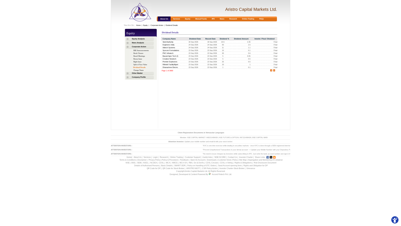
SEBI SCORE (220, 157)
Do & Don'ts (199, 163)
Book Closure (138, 53)
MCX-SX (183, 163)
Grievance (250, 168)
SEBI (139, 163)
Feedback (184, 160)
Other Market (137, 73)
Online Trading (248, 19)
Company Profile (139, 77)
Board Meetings (139, 56)
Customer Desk (225, 160)
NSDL (146, 163)
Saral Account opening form (230, 165)
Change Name (138, 70)
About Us (164, 19)
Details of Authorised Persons (146, 165)
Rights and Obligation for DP (255, 165)
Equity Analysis (138, 39)
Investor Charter (246, 157)
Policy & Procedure (170, 160)
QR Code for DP (154, 168)
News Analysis (138, 43)
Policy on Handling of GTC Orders (201, 165)
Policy (235, 160)
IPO (213, 19)
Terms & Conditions (128, 160)
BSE (133, 163)
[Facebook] (267, 157)
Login (155, 157)
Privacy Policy (154, 160)
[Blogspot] (274, 157)
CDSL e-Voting (226, 163)
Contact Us (232, 157)
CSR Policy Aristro (210, 168)
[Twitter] (271, 157)
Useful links (207, 157)
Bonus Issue (137, 59)
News (222, 19)
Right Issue (137, 62)
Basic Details (166, 165)
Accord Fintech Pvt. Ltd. (222, 174)
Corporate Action (139, 47)
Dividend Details (139, 67)
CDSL (161, 163)
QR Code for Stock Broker (173, 168)
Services (176, 19)
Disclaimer (142, 160)
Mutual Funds (201, 19)
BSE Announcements (141, 50)
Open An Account (197, 160)
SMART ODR (179, 165)
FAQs (261, 19)
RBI (190, 163)
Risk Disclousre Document (265, 163)
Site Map (243, 160)
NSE (128, 163)
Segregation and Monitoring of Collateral (265, 160)
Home (138, 25)
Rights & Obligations (243, 163)
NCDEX (153, 163)
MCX (168, 163)
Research (233, 19)
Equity (187, 19)
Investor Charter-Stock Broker (232, 168)
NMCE (175, 163)
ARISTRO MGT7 (193, 168)
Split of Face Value (140, 64)
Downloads (211, 160)
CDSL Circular (212, 163)
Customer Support (192, 157)
